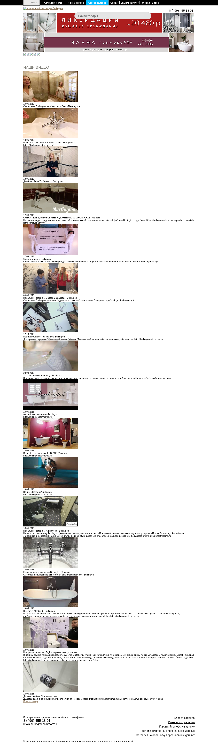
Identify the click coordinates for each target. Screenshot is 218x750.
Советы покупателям (181, 722)
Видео (155, 2)
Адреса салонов (97, 2)
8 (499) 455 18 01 (181, 10)
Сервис (114, 2)
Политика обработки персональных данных (167, 730)
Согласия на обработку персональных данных (165, 735)
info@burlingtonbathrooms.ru (40, 724)
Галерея (145, 2)
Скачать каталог (129, 2)
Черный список (75, 2)
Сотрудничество (53, 2)
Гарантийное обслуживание (177, 726)
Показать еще (30, 701)
